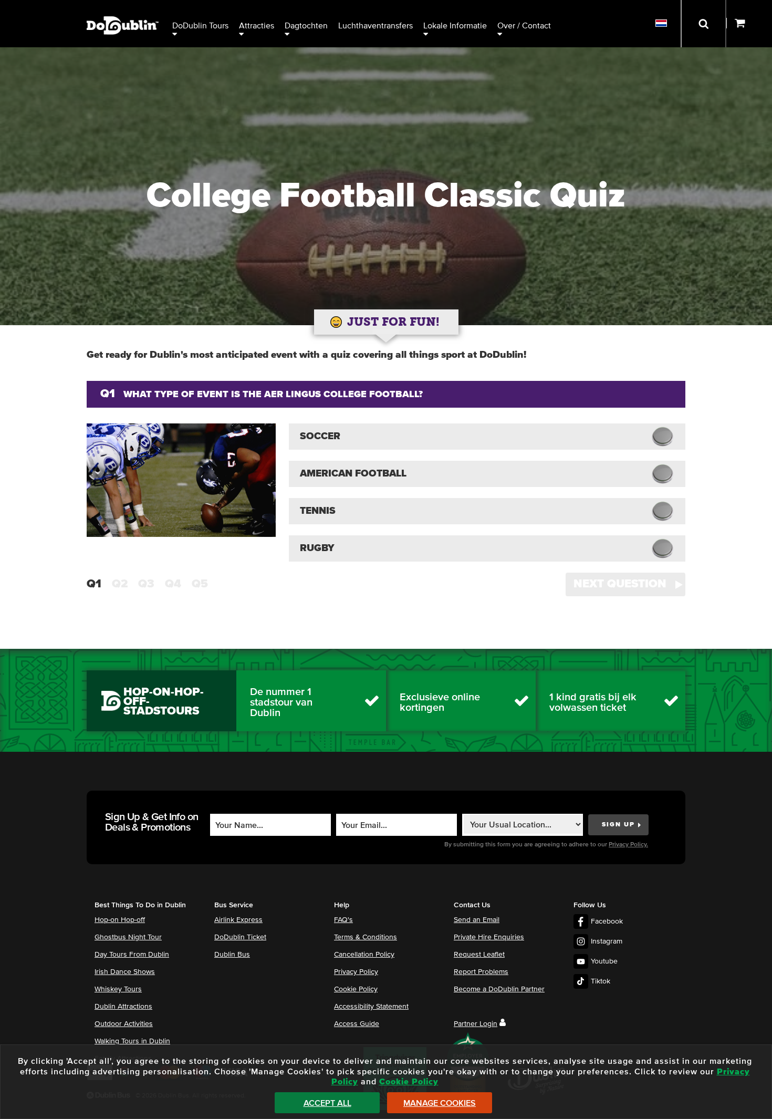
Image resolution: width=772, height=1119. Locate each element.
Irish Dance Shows (125, 972)
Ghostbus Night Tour (128, 937)
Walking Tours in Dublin (132, 1041)
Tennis (318, 511)
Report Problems (481, 972)
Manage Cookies (439, 1103)
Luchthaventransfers (375, 26)
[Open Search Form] (703, 23)
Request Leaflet (479, 954)
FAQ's (343, 920)
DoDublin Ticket (240, 937)
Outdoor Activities (124, 1024)
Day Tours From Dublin (132, 954)
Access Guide (356, 1024)
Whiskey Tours (118, 989)
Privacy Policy (356, 972)
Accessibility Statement (371, 1006)
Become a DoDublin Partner (499, 989)
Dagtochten (306, 26)
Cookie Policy (356, 989)
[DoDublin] (123, 9)
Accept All (327, 1103)
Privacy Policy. (628, 845)
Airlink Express (238, 920)
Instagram (606, 941)
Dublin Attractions (123, 1006)
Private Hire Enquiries (489, 937)
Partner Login (475, 1024)
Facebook (607, 921)
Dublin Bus (232, 954)
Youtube (604, 961)
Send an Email (476, 920)
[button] (625, 584)
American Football (353, 474)
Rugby (317, 548)
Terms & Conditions (365, 937)
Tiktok (600, 981)
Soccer (320, 436)
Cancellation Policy (364, 954)
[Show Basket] (749, 23)
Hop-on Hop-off (120, 920)
